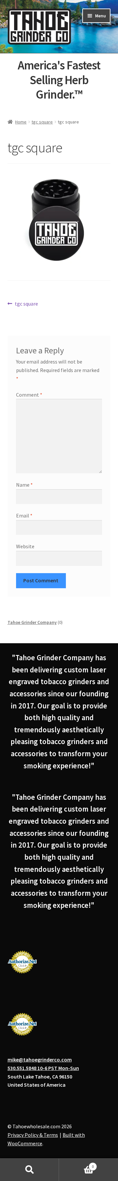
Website (25, 546)
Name (24, 484)
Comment (29, 394)
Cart (76, 1164)
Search (29, 1170)
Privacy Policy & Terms (33, 1135)
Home (21, 122)
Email (24, 515)
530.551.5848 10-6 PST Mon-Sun (43, 1068)
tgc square (42, 122)
